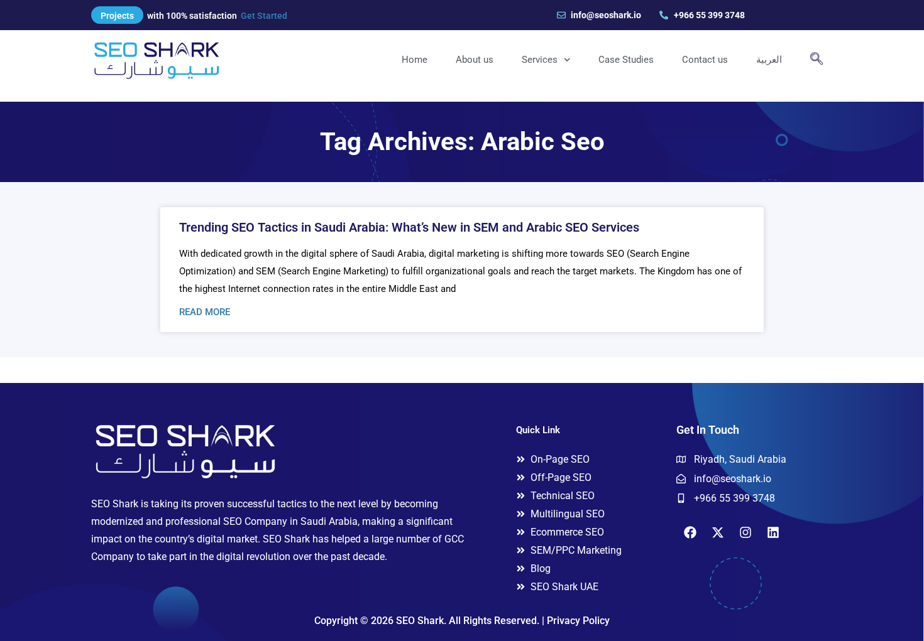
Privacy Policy (578, 621)
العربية (769, 59)
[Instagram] (745, 532)
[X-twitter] (718, 532)
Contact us (705, 59)
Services (540, 59)
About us (474, 59)
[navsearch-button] (816, 59)
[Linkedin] (773, 532)
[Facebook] (690, 532)
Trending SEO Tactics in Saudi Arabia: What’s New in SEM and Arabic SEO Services (409, 227)
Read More (204, 312)
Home (414, 59)
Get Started (264, 16)
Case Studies (626, 59)
